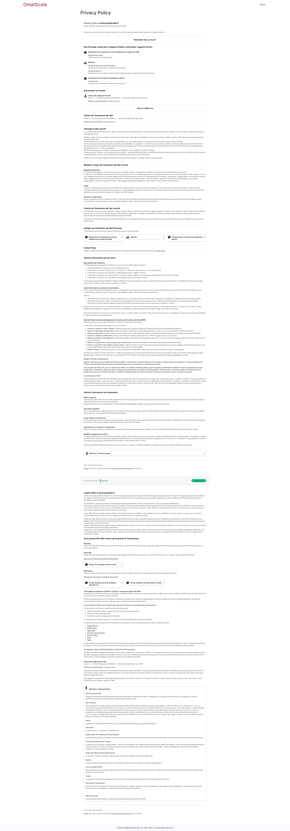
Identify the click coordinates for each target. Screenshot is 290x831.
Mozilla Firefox (92, 628)
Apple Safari (91, 630)
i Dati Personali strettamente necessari (121, 468)
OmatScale (35, 4)
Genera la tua (198, 481)
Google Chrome (92, 626)
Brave (89, 637)
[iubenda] (104, 480)
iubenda (86, 468)
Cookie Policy (160, 251)
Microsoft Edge (92, 635)
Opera (89, 640)
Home (262, 4)
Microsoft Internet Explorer (96, 633)
